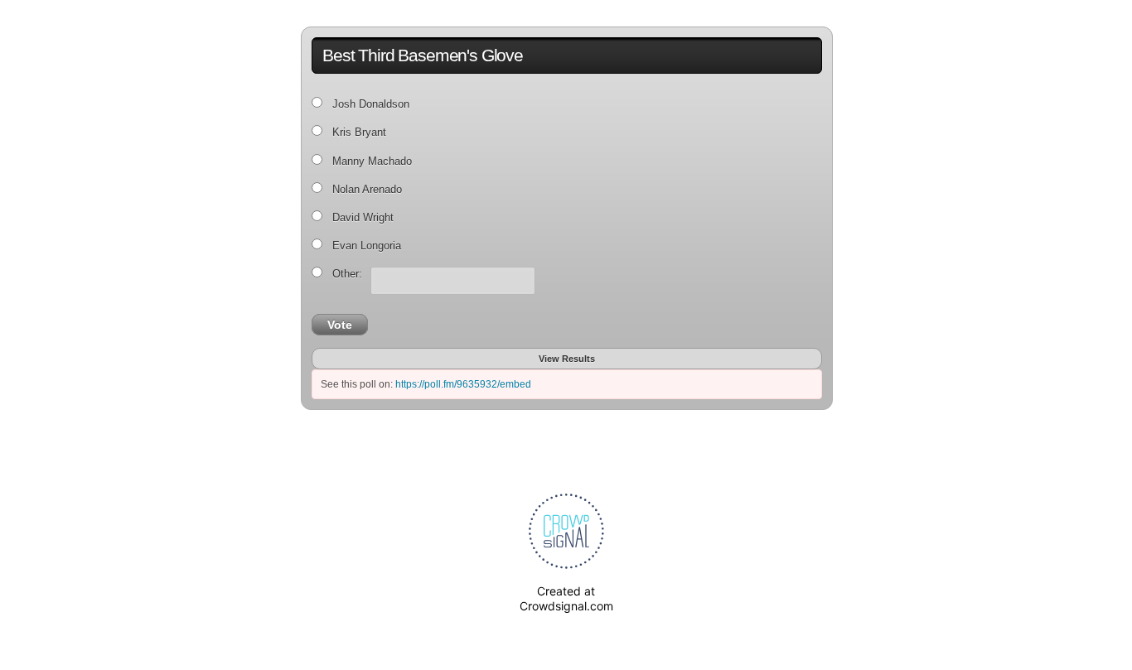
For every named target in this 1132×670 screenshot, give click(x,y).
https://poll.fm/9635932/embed (463, 384)
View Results (567, 359)
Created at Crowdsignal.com (566, 598)
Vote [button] (339, 324)
